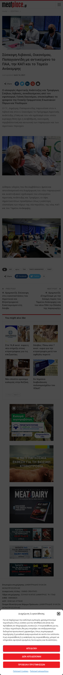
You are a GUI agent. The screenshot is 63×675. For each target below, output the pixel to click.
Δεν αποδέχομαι (31, 656)
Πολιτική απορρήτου (39, 671)
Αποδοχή (31, 648)
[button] (58, 613)
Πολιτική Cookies (20, 671)
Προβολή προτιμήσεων (31, 664)
